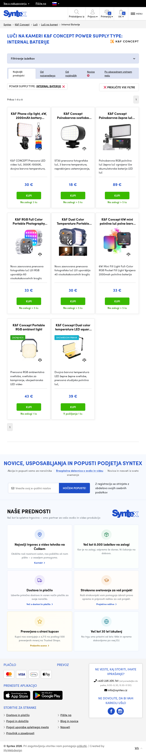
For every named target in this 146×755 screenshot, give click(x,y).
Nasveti (65, 727)
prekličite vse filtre (121, 87)
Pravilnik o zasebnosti (20, 733)
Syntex (7, 24)
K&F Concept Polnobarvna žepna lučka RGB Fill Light (117, 115)
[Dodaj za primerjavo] (40, 148)
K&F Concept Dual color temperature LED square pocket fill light (73, 327)
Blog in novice (69, 721)
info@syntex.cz (117, 690)
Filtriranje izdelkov (23, 58)
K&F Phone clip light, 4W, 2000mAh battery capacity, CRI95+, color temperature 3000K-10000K (29, 115)
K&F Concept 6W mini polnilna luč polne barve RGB (117, 221)
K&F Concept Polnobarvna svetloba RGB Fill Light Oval (73, 115)
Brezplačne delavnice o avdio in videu (79, 471)
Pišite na (41, 3)
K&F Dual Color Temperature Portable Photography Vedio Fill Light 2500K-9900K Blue (73, 221)
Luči (35, 24)
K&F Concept (22, 24)
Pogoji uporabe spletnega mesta (27, 727)
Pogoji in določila (17, 721)
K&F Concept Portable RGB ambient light (29, 327)
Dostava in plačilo (18, 715)
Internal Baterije (48, 86)
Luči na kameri (49, 24)
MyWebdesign (13, 750)
